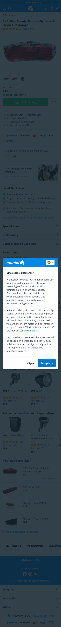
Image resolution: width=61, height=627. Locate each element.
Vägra (30, 363)
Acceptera (47, 363)
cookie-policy (31, 330)
